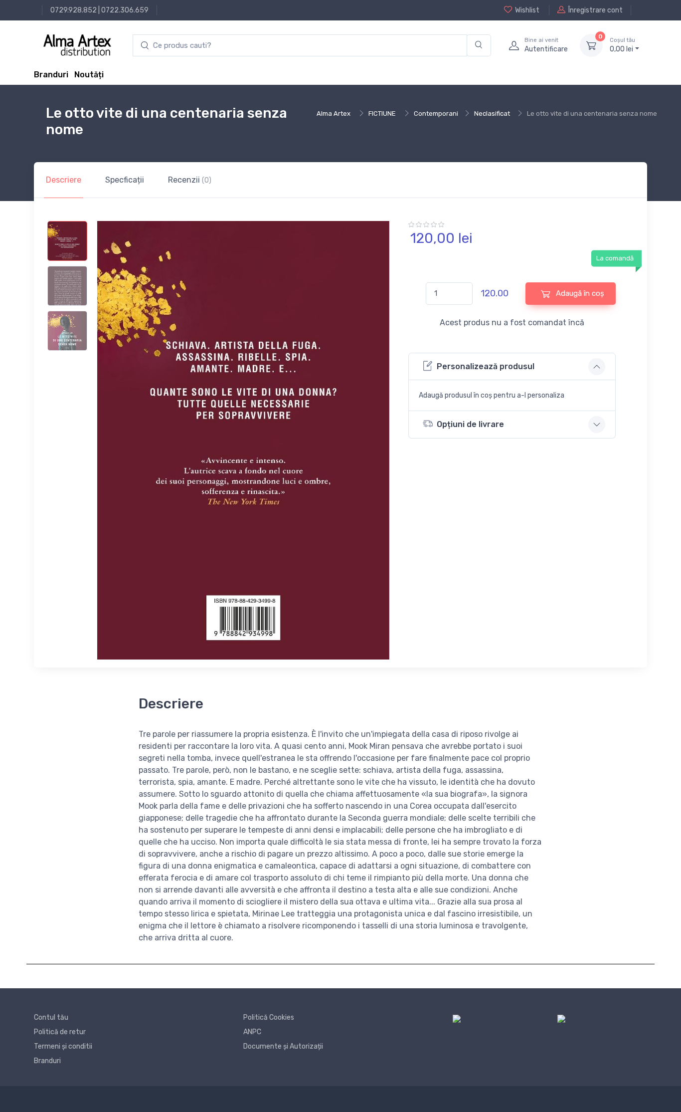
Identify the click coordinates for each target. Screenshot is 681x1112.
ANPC (252, 1032)
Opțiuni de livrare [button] (470, 424)
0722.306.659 (125, 10)
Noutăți (89, 74)
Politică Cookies (268, 1017)
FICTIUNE (382, 113)
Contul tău (51, 1017)
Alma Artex (333, 113)
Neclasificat (492, 113)
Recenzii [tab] (189, 180)
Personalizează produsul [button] (485, 366)
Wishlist (527, 10)
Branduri (51, 74)
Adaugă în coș (579, 293)
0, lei (622, 45)
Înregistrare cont (595, 10)
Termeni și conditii (63, 1046)
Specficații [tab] (124, 180)
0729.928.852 (73, 10)
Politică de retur (60, 1032)
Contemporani (436, 113)
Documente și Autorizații (283, 1046)
